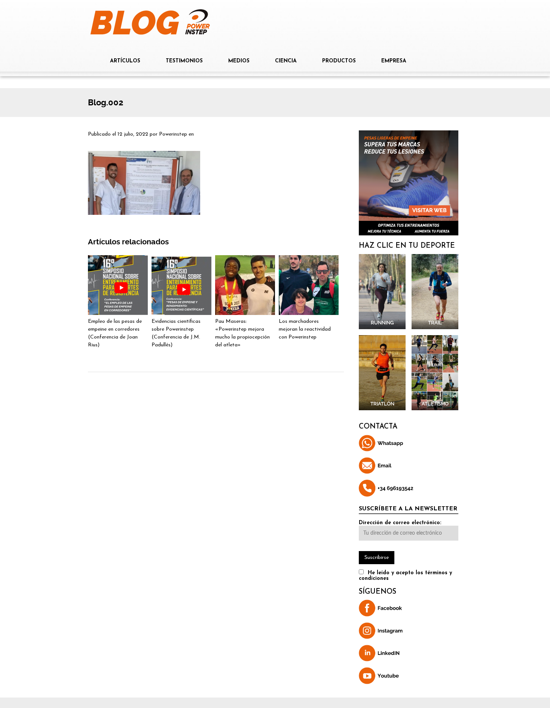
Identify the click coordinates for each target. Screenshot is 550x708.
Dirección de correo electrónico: (400, 523)
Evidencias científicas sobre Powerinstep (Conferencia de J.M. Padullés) (176, 333)
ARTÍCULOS (125, 61)
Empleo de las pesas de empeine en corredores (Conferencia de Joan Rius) (115, 333)
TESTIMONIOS (184, 61)
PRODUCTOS (339, 61)
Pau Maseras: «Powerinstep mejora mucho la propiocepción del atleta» (242, 333)
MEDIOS (239, 61)
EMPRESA (393, 61)
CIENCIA (286, 61)
